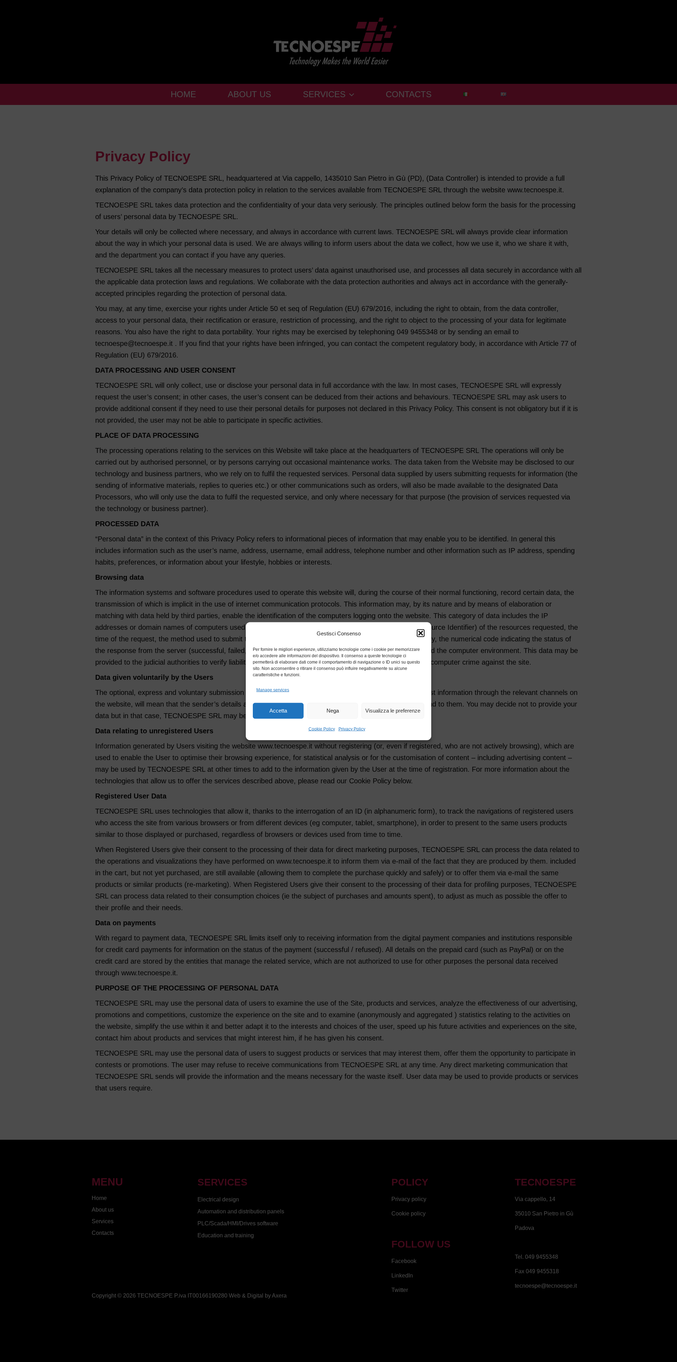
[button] (420, 633)
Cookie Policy (322, 728)
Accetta (278, 711)
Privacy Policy (351, 728)
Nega (333, 711)
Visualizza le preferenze (392, 711)
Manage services (272, 689)
